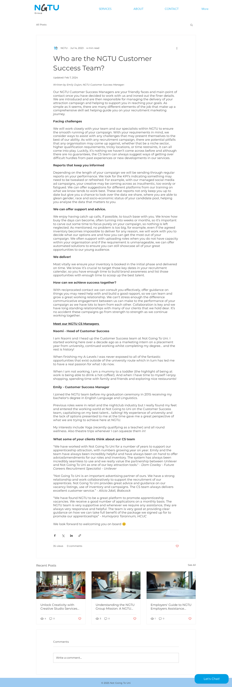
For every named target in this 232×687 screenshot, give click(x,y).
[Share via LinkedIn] (71, 535)
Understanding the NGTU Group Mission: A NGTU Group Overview (115, 606)
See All (192, 565)
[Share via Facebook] (54, 535)
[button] (191, 24)
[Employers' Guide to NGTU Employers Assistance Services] (171, 585)
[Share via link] (79, 535)
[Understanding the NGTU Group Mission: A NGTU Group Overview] (116, 585)
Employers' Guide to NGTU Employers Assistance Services (171, 606)
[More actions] (177, 48)
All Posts (41, 24)
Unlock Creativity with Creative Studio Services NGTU (58, 606)
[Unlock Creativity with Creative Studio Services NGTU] (60, 585)
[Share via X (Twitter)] (63, 535)
